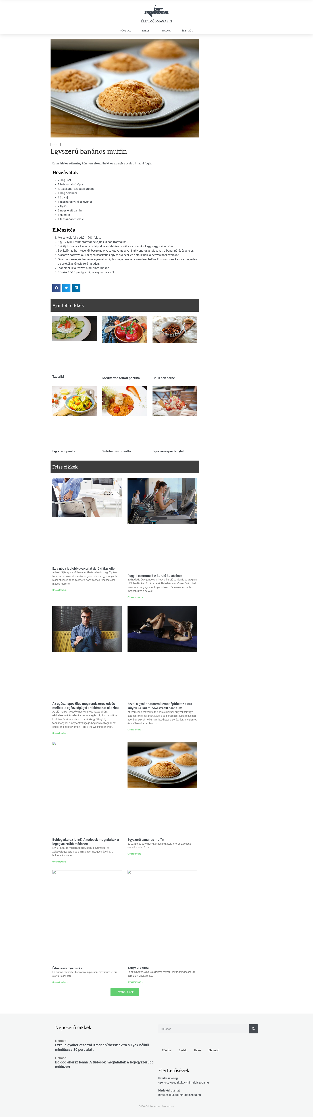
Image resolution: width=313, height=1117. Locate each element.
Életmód (187, 30)
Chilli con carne (164, 378)
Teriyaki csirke (138, 968)
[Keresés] (253, 1028)
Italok (166, 30)
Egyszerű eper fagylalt (169, 451)
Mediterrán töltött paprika (121, 378)
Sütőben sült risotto (116, 451)
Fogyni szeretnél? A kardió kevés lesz (155, 576)
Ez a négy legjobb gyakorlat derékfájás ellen (84, 568)
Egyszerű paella (63, 451)
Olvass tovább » (60, 590)
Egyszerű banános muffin (89, 151)
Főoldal (125, 30)
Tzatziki (58, 376)
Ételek (146, 30)
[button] (56, 288)
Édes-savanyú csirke (67, 968)
